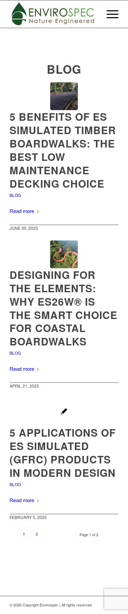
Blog (15, 195)
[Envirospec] (53, 14)
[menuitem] (109, 14)
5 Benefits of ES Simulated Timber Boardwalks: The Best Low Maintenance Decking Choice (63, 149)
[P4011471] (64, 96)
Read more (22, 210)
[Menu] (109, 14)
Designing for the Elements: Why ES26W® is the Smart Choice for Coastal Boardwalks (63, 308)
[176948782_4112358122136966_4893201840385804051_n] (64, 254)
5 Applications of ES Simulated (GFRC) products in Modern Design (63, 452)
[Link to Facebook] (113, 605)
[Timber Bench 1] (64, 412)
